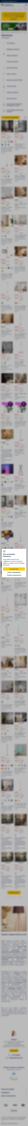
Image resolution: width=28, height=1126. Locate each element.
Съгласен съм (14, 569)
